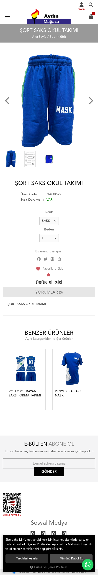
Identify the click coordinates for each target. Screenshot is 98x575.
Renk (49, 212)
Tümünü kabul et (71, 558)
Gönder (49, 472)
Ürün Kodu (29, 194)
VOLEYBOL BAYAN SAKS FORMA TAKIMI (25, 393)
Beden (49, 229)
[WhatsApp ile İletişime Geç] (87, 564)
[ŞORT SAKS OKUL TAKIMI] (49, 100)
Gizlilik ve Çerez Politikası (51, 567)
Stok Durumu (30, 200)
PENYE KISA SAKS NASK (68, 393)
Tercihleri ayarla (27, 558)
